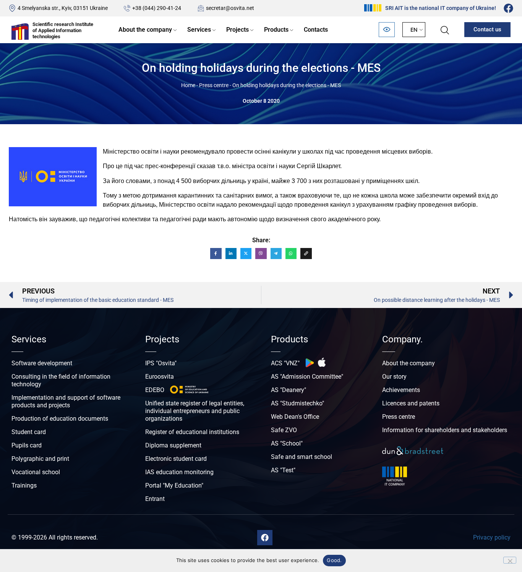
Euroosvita (159, 376)
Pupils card (26, 445)
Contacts (316, 29)
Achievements (401, 390)
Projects (237, 29)
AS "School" (287, 443)
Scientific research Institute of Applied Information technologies (62, 30)
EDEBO (154, 390)
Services (199, 29)
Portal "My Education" (174, 485)
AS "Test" (283, 470)
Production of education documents (59, 418)
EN (413, 29)
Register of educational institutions (192, 432)
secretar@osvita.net (230, 8)
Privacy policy (492, 537)
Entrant (155, 498)
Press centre (214, 85)
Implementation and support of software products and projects (65, 401)
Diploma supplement (173, 445)
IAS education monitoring (179, 472)
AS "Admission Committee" (307, 376)
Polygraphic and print (40, 458)
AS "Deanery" (288, 390)
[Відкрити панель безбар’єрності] (387, 29)
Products (276, 29)
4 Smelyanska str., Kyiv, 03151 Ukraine (63, 8)
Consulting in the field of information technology (60, 380)
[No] (509, 560)
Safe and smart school (301, 456)
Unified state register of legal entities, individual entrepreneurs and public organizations (194, 411)
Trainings (24, 485)
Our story (394, 376)
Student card (28, 432)
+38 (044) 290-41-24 (156, 8)
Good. (334, 560)
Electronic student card (176, 458)
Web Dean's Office (295, 416)
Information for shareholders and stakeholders (444, 430)
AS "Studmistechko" (297, 403)
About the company (145, 29)
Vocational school (35, 472)
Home (188, 85)
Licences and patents (410, 403)
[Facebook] (508, 8)
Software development (41, 363)
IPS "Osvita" (161, 363)
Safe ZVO (284, 430)
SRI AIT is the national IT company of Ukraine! (440, 8)
